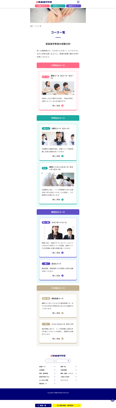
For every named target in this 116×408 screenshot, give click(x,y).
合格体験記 (64, 370)
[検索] (68, 361)
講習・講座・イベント (67, 373)
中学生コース (57, 6)
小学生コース (41, 6)
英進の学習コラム (44, 377)
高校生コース (72, 6)
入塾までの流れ (65, 377)
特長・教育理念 (43, 373)
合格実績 (41, 370)
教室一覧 (63, 366)
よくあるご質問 (43, 380)
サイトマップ (64, 380)
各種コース (42, 366)
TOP (31, 26)
